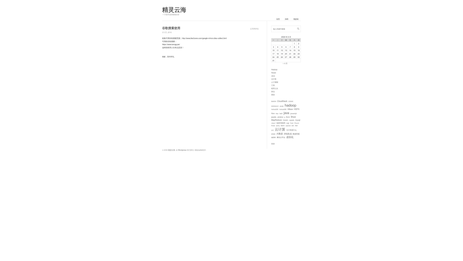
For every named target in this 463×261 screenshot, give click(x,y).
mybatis (291, 120)
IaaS (281, 113)
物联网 (273, 137)
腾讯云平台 (281, 137)
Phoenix (296, 123)
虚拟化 (289, 137)
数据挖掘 (296, 134)
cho (201, 150)
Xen (296, 125)
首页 (278, 19)
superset (288, 126)
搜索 (298, 28)
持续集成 (288, 133)
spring (278, 126)
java (286, 112)
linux (293, 116)
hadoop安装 (274, 109)
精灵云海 (174, 9)
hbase (273, 72)
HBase (290, 109)
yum (272, 130)
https (277, 113)
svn (293, 125)
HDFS (296, 109)
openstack (280, 122)
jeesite (273, 117)
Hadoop (274, 69)
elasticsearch (275, 106)
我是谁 (296, 19)
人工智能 (274, 82)
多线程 (273, 134)
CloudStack (282, 101)
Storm (283, 125)
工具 (273, 85)
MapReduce (276, 119)
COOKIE (290, 101)
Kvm (288, 117)
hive (273, 113)
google (282, 106)
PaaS (291, 123)
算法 (273, 91)
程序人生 (274, 88)
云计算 (273, 79)
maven (285, 120)
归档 (286, 19)
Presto (273, 126)
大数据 (279, 133)
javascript (293, 113)
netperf (273, 123)
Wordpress (182, 150)
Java (273, 76)
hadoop (290, 105)
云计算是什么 (291, 130)
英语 (273, 94)
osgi (287, 123)
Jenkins (280, 117)
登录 (273, 143)
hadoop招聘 (282, 109)
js (284, 117)
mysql (297, 120)
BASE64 (273, 101)
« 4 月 (285, 63)
